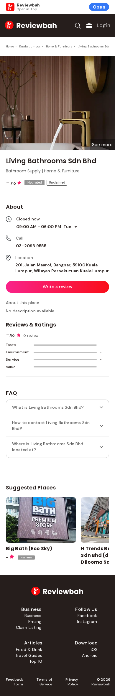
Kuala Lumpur (29, 46)
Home (10, 46)
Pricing (35, 621)
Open (99, 7)
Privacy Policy (71, 682)
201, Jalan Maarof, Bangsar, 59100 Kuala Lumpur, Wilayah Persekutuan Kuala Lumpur (62, 267)
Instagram (87, 621)
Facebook (87, 615)
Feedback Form (14, 682)
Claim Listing (28, 627)
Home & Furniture (59, 46)
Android (90, 655)
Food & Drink (29, 649)
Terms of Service (44, 682)
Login (103, 25)
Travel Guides (28, 655)
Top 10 (35, 661)
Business (33, 615)
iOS (94, 649)
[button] (102, 144)
